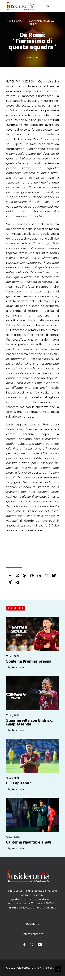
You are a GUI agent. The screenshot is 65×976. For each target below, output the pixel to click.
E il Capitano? (18, 783)
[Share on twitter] (17, 575)
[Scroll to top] (58, 969)
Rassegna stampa (41, 21)
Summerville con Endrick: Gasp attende (29, 722)
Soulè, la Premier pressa (28, 661)
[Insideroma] (20, 6)
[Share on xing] (10, 582)
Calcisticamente (33, 934)
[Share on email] (17, 582)
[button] (57, 6)
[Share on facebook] (10, 575)
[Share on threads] (24, 575)
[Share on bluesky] (53, 575)
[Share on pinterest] (31, 575)
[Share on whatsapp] (46, 575)
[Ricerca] (46, 5)
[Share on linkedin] (39, 575)
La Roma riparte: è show (28, 842)
